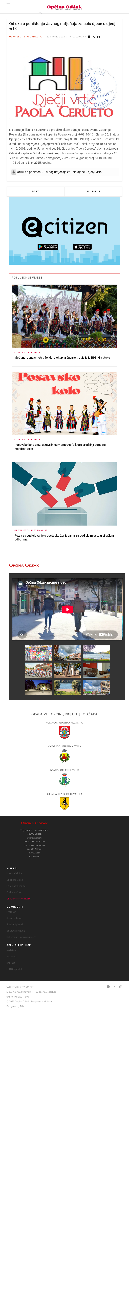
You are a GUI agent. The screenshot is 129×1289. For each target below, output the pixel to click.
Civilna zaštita (14, 892)
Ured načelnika (14, 873)
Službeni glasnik (15, 924)
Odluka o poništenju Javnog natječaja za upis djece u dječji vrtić (59, 172)
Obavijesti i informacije (25, 37)
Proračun (11, 912)
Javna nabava (14, 918)
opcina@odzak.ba (47, 992)
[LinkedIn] (98, 37)
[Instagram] (120, 987)
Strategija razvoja (16, 930)
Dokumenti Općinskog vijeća (21, 937)
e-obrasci (11, 956)
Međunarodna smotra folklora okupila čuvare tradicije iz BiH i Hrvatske (62, 357)
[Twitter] (94, 37)
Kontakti (11, 963)
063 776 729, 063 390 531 (21, 992)
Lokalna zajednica (27, 352)
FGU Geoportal (14, 969)
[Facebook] (89, 37)
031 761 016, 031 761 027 (21, 987)
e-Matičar (12, 950)
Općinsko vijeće (15, 879)
